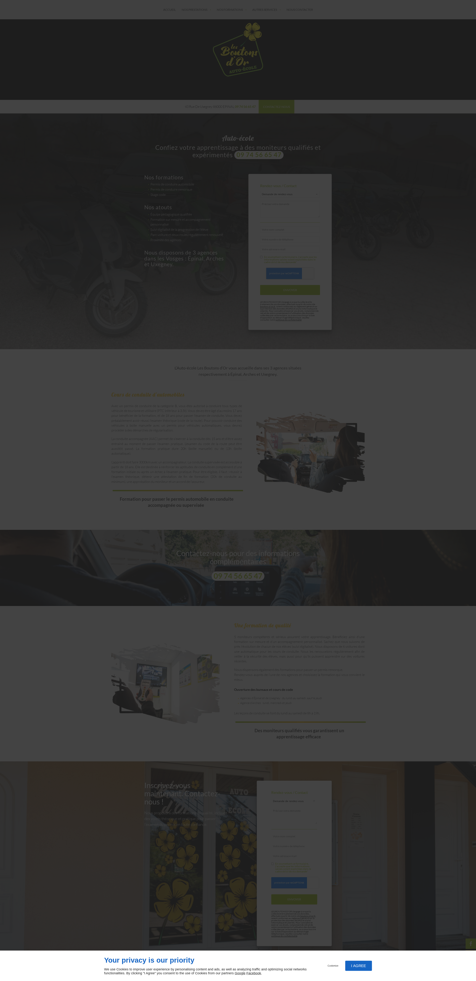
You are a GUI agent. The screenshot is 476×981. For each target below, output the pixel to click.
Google (240, 973)
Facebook (253, 973)
